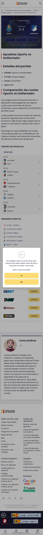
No (21, 282)
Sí (21, 275)
